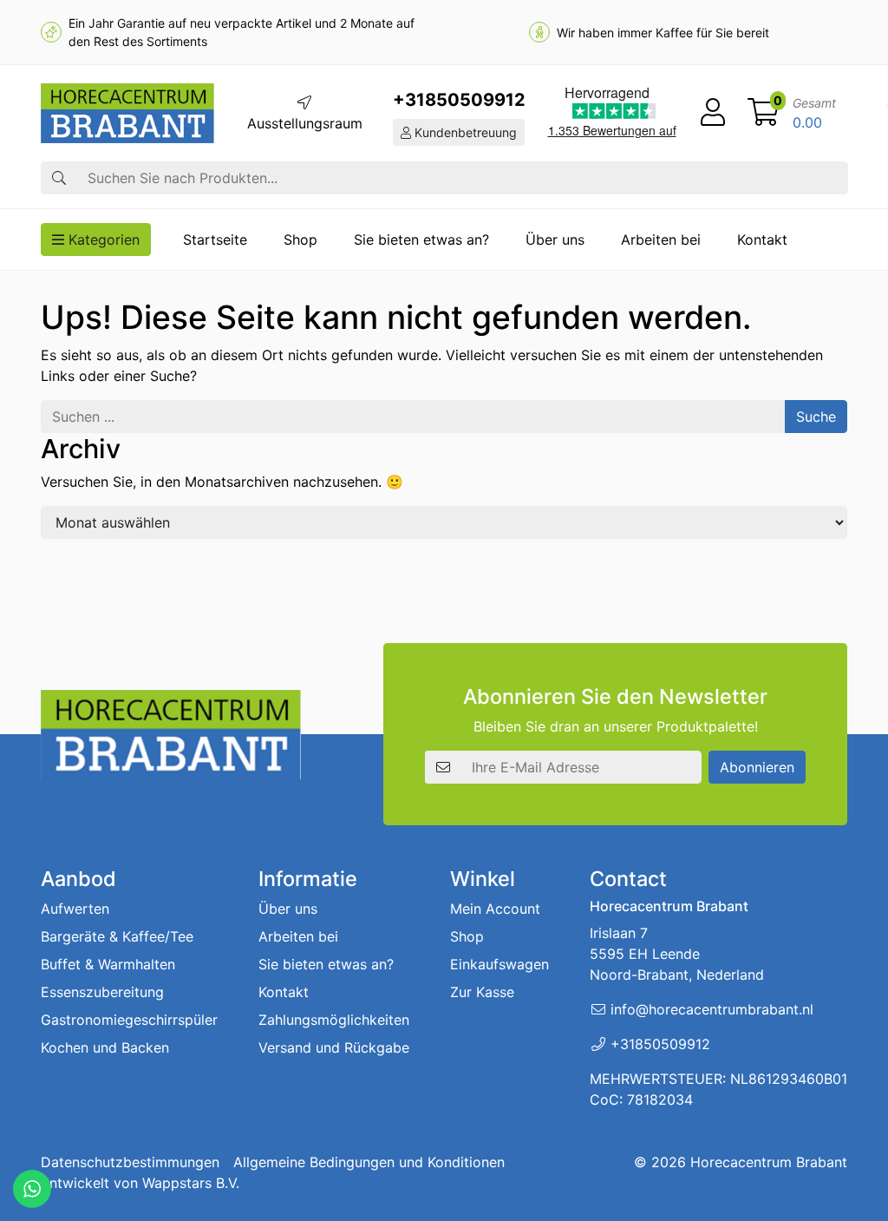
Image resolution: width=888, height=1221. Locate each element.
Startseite (215, 239)
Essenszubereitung (102, 992)
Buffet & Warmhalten (108, 964)
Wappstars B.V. (190, 1182)
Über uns (555, 239)
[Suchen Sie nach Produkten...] (59, 177)
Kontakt (762, 239)
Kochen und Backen (105, 1047)
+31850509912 (459, 99)
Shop (300, 239)
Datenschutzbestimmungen (130, 1162)
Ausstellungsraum (304, 123)
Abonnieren (757, 767)
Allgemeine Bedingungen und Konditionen (369, 1162)
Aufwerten (75, 908)
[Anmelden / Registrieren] (712, 113)
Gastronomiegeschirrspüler (129, 1019)
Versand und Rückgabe (333, 1047)
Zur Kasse (482, 992)
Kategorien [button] (102, 239)
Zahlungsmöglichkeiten (333, 1019)
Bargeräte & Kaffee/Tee (117, 936)
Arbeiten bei (661, 239)
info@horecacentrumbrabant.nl (711, 1009)
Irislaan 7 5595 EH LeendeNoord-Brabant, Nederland (677, 953)
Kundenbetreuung (464, 132)
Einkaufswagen (499, 964)
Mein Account (495, 908)
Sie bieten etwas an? (421, 239)
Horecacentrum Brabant (768, 1162)
